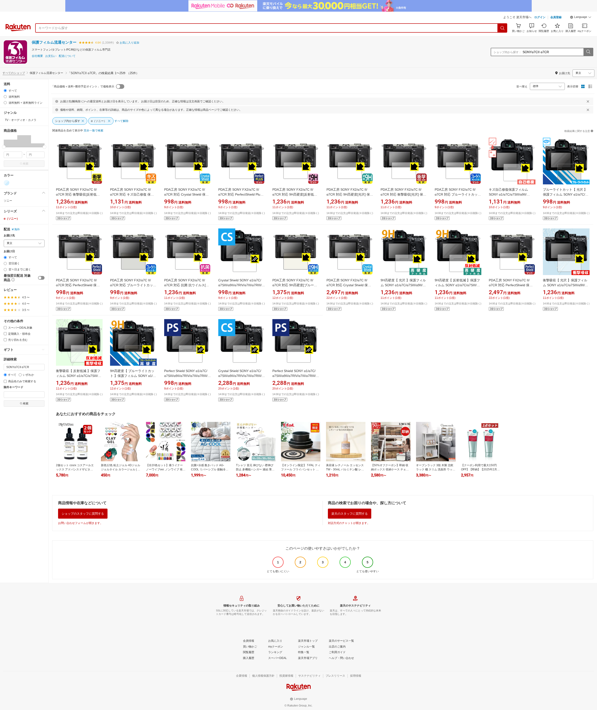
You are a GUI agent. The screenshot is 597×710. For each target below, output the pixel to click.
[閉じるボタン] (588, 101)
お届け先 (9, 235)
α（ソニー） (11, 218)
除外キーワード (13, 387)
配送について (67, 56)
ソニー (8, 200)
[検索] (502, 28)
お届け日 (9, 251)
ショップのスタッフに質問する (83, 513)
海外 (17, 229)
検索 (25, 163)
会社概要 (37, 56)
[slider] (4, 147)
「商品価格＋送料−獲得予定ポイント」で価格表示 (82, 86)
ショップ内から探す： (507, 52)
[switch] (41, 278)
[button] (580, 17)
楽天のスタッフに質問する (349, 513)
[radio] (5, 90)
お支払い (50, 56)
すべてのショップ (14, 73)
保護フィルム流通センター (54, 42)
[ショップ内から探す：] (588, 52)
